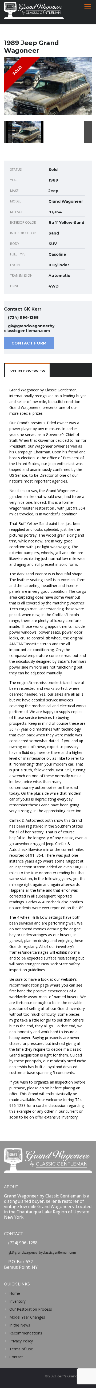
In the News (19, 1325)
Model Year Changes (27, 1317)
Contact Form (29, 343)
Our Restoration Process (30, 1309)
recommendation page (29, 985)
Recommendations (25, 1333)
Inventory (17, 1301)
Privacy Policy (21, 1340)
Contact (16, 1356)
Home (14, 1293)
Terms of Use (21, 1348)
